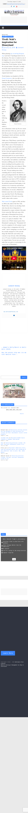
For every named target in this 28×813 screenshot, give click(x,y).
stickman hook (5, 437)
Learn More (8, 653)
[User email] (14, 315)
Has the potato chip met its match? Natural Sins (14, 353)
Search (24, 377)
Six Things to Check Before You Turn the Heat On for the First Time (16, 4)
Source (22, 413)
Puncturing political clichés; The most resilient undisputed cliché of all (12, 457)
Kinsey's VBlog (10, 36)
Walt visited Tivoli (7, 201)
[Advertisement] (14, 20)
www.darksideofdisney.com (11, 311)
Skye (2, 443)
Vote (14, 559)
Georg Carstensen (7, 78)
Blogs (4, 36)
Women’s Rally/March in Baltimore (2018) (14, 348)
